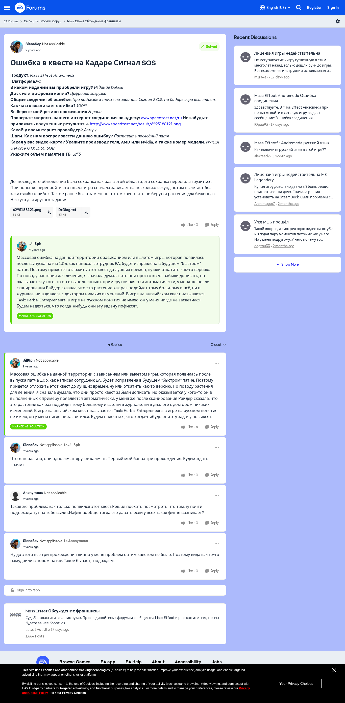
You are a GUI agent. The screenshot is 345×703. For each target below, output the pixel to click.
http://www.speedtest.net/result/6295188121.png (135, 124)
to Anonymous (76, 541)
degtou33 (262, 246)
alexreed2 (261, 156)
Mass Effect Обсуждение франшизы (94, 21)
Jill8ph (35, 243)
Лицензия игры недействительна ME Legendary (290, 177)
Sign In (333, 7)
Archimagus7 (264, 203)
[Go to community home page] (30, 8)
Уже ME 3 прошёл (271, 222)
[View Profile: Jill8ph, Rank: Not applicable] (15, 363)
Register (314, 7)
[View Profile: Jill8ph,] (22, 246)
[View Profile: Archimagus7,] (245, 178)
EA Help (134, 662)
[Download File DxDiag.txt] (85, 212)
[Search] (299, 8)
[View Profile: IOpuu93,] (245, 99)
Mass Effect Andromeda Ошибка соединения (285, 98)
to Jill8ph (72, 445)
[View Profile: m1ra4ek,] (245, 57)
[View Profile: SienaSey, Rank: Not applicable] (16, 46)
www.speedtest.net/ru (161, 117)
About (158, 662)
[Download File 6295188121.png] (48, 212)
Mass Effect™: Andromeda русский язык (291, 143)
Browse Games (74, 662)
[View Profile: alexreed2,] (245, 147)
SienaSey (33, 44)
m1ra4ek (261, 77)
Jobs (216, 662)
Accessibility (188, 662)
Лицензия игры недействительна (287, 53)
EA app (108, 662)
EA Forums (11, 21)
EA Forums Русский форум (43, 21)
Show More (290, 264)
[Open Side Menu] (6, 7)
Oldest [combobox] (218, 344)
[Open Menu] (337, 21)
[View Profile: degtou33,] (245, 226)
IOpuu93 (261, 124)
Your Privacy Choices (296, 683)
